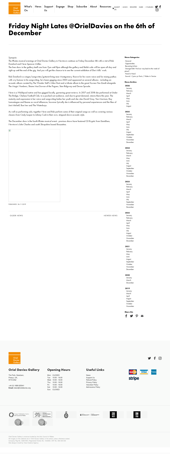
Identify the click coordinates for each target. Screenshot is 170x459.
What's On (28, 8)
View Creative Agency (31, 443)
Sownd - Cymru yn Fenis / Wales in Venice (140, 76)
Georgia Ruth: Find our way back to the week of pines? (142, 69)
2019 (127, 288)
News (38, 6)
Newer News (110, 215)
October (129, 137)
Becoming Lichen (131, 66)
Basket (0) (117, 8)
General (128, 61)
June (128, 101)
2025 (127, 111)
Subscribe (81, 6)
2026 (127, 85)
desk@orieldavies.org (22, 388)
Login (125, 7)
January (129, 88)
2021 (127, 246)
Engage (60, 6)
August (128, 106)
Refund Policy (91, 380)
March (128, 93)
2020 (127, 275)
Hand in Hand (130, 73)
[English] (14, 8)
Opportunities (130, 63)
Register (133, 7)
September (130, 134)
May (128, 98)
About (93, 6)
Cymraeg (149, 7)
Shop (70, 6)
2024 (127, 148)
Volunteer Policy (92, 384)
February (129, 91)
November (130, 139)
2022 (127, 213)
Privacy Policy (91, 382)
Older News (16, 215)
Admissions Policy (93, 387)
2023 (127, 181)
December (130, 142)
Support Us (48, 8)
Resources (105, 6)
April (128, 96)
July (127, 103)
